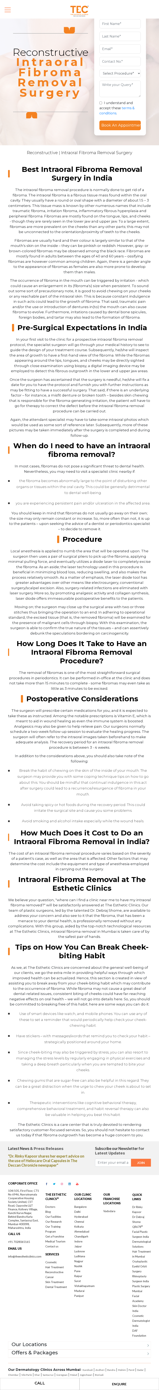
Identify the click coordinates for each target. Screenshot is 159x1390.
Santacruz (48, 1374)
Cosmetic (51, 1262)
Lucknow (79, 1251)
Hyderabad (81, 1216)
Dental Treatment (56, 1287)
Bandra (111, 1369)
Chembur (13, 1374)
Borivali (99, 1374)
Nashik (78, 1266)
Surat (77, 1281)
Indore (78, 1241)
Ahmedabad (81, 1231)
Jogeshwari (86, 1374)
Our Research (53, 1221)
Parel (131, 1369)
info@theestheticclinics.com (24, 1256)
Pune (77, 1271)
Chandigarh (81, 1236)
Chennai (79, 1221)
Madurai (79, 1291)
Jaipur (78, 1246)
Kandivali (88, 1369)
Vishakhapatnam (84, 1286)
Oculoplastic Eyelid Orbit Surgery (139, 1266)
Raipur (78, 1276)
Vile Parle (26, 1374)
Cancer (49, 1277)
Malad (73, 1374)
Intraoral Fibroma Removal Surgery (96, 152)
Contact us (51, 1246)
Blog (48, 1211)
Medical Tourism (55, 1241)
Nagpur (78, 1261)
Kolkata (79, 1226)
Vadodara (109, 1211)
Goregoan (61, 1374)
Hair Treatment (54, 1267)
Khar (37, 1374)
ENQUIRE (119, 1384)
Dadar (140, 1369)
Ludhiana (79, 1256)
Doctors (50, 1206)
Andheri (100, 1369)
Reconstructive (42, 152)
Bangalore (80, 1206)
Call (40, 1383)
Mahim (122, 1369)
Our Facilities (53, 1216)
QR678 (137, 1226)
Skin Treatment (54, 1282)
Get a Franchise (54, 1236)
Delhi (77, 1211)
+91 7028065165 (19, 1241)
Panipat (79, 1295)
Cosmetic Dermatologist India (141, 1320)
